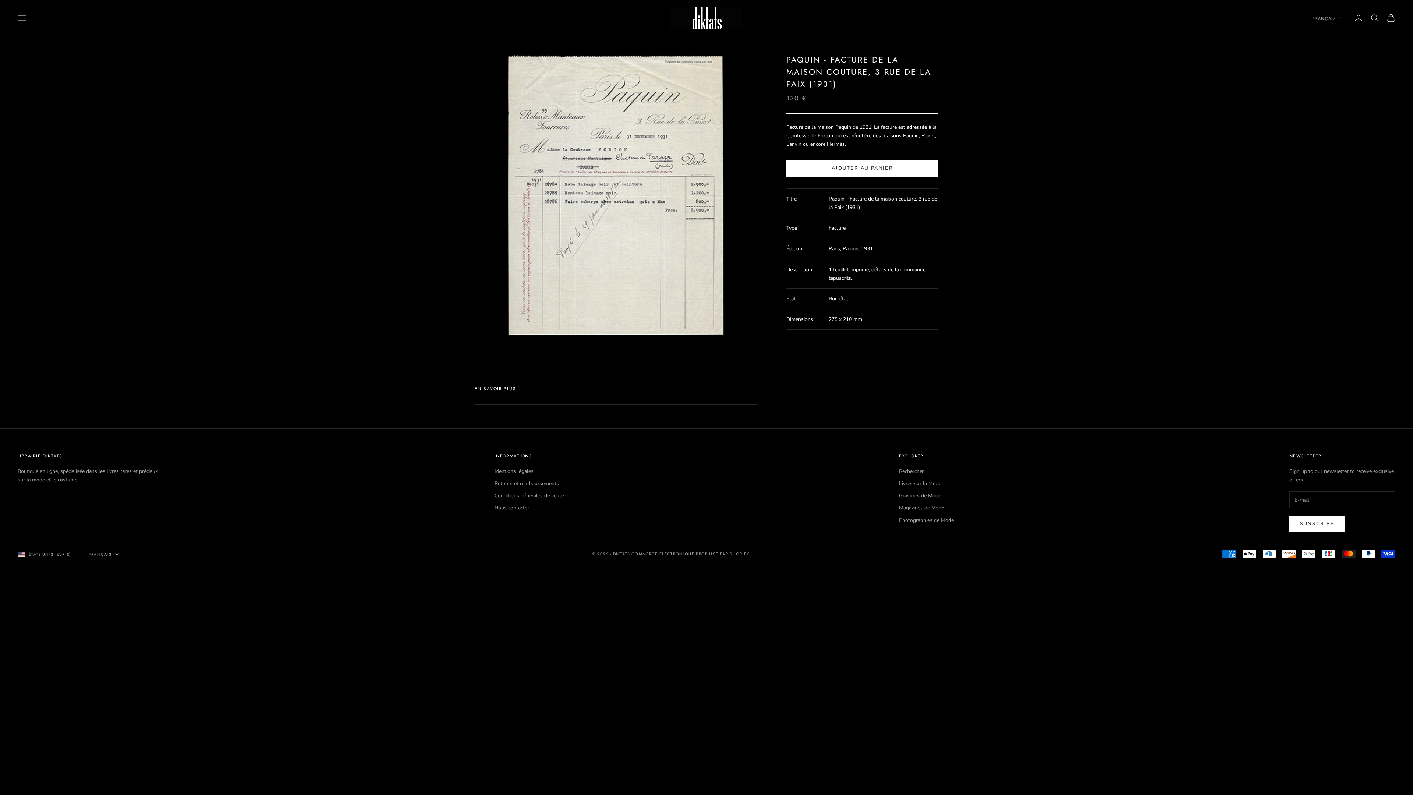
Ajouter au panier (862, 168)
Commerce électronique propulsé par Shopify (690, 554)
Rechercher (911, 471)
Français (1324, 18)
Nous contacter (512, 507)
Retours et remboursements (527, 483)
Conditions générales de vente (529, 495)
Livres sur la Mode (920, 483)
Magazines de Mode (921, 507)
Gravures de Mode (920, 495)
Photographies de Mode (926, 520)
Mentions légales (514, 471)
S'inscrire (1317, 523)
